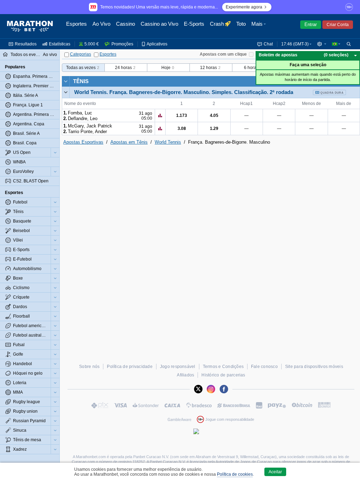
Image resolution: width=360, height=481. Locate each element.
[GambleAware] (179, 419)
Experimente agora (244, 7)
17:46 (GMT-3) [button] (295, 44)
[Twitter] (198, 389)
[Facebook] (223, 389)
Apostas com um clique (223, 54)
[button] (259, 26)
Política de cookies (235, 474)
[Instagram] (211, 389)
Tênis (81, 81)
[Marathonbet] (30, 26)
